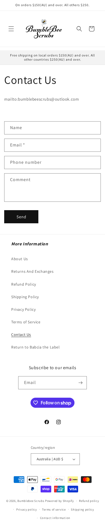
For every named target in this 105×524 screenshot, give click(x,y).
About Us (19, 258)
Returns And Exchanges (32, 271)
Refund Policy (23, 284)
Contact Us (21, 334)
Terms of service (54, 509)
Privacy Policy (23, 309)
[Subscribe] (80, 382)
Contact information (55, 518)
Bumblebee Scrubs (30, 501)
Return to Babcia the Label (35, 347)
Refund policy (89, 501)
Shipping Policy (25, 296)
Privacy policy (26, 509)
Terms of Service (26, 321)
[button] (11, 29)
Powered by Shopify (59, 501)
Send (21, 216)
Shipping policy (82, 509)
